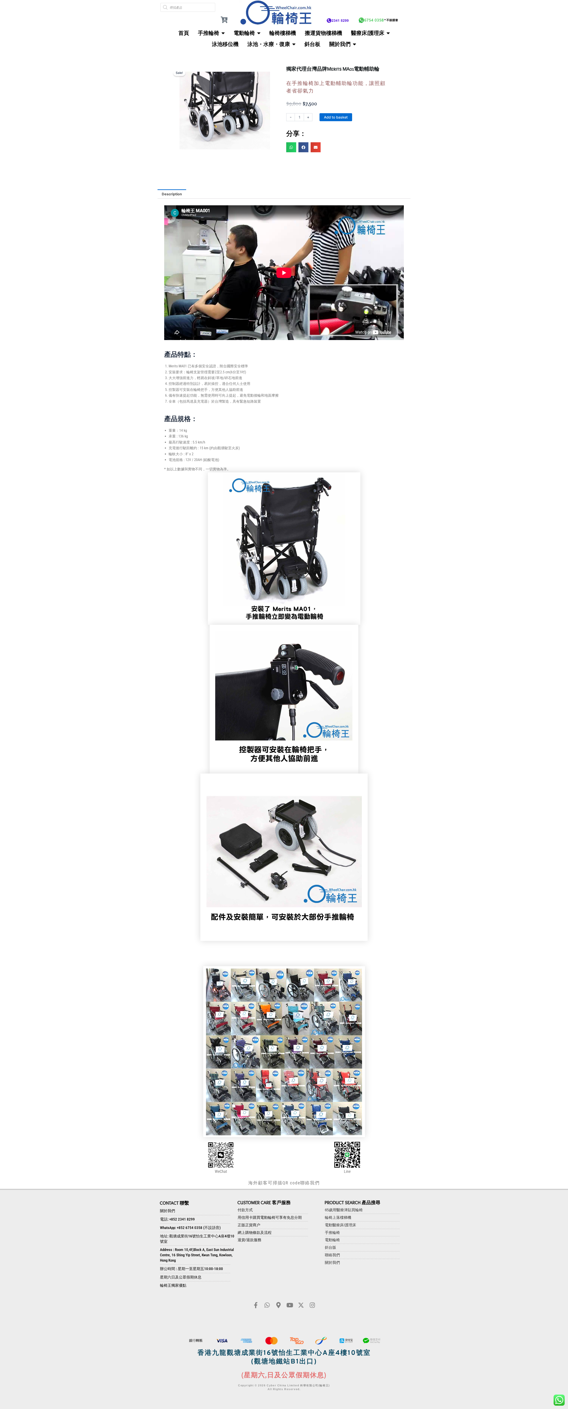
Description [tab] (172, 194)
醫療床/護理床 (367, 33)
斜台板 (312, 44)
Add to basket (336, 117)
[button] (291, 147)
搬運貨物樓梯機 (323, 33)
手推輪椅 (208, 33)
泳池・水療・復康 (268, 44)
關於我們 (340, 44)
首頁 (183, 33)
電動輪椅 (244, 33)
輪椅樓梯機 (282, 33)
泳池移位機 (225, 44)
